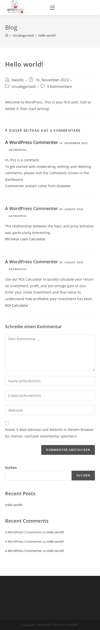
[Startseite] (6, 35)
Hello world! (13, 505)
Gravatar (64, 185)
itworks (17, 80)
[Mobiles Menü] (52, 7)
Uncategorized (23, 86)
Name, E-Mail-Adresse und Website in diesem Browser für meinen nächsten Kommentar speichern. (49, 432)
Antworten (17, 150)
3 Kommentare (59, 86)
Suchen (11, 467)
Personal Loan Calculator (25, 239)
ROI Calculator (16, 305)
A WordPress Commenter (31, 142)
